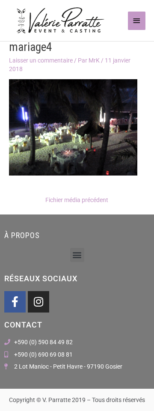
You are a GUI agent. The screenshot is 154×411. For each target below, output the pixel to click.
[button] (77, 255)
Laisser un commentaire (41, 60)
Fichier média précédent (76, 200)
